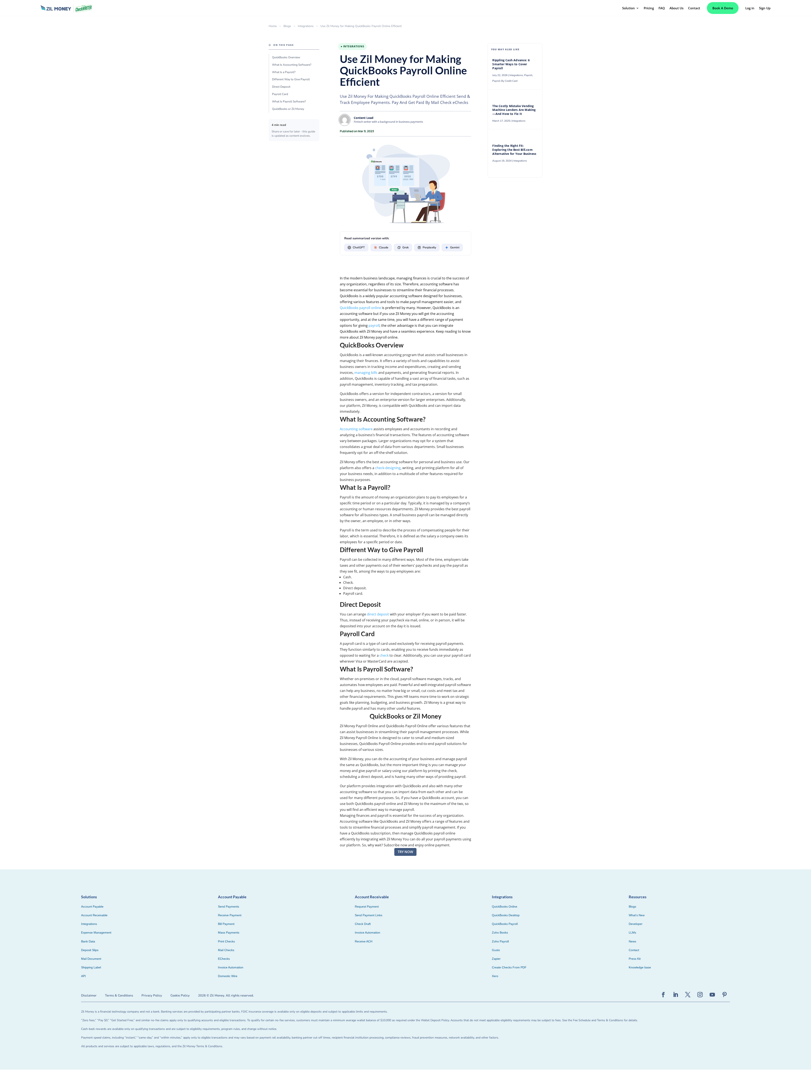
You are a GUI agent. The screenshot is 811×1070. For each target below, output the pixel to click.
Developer (635, 924)
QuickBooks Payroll (505, 924)
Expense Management (96, 932)
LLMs (632, 932)
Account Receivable (94, 915)
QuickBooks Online (504, 906)
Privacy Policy (152, 995)
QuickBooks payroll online (360, 307)
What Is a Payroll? (283, 72)
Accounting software (356, 429)
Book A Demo (722, 8)
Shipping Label (91, 967)
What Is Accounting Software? (291, 65)
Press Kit (635, 958)
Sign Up (764, 8)
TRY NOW (405, 851)
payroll (374, 325)
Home (273, 26)
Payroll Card (280, 94)
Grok (405, 247)
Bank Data (88, 941)
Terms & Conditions (119, 995)
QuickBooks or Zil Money (288, 109)
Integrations (306, 26)
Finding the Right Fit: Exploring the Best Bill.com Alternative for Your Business (514, 150)
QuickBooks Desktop (506, 915)
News (632, 941)
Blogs (287, 26)
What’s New (637, 915)
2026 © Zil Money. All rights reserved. (226, 995)
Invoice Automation (230, 967)
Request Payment (367, 906)
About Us (676, 8)
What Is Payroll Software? (289, 101)
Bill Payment (226, 924)
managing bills (365, 372)
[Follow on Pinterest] (724, 995)
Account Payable (92, 906)
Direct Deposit (281, 87)
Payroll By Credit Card (504, 81)
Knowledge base (640, 967)
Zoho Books (500, 932)
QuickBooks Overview (286, 57)
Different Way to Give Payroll (291, 79)
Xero (495, 976)
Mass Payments (228, 932)
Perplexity (429, 247)
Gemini (454, 247)
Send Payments (228, 906)
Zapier (496, 958)
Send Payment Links (368, 915)
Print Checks (226, 941)
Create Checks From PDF (509, 967)
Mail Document (91, 958)
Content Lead (363, 118)
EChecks (224, 958)
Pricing (649, 8)
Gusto (496, 950)
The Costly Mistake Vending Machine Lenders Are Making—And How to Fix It (514, 110)
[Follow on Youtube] (712, 995)
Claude (383, 247)
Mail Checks (226, 950)
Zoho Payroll (500, 941)
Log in (749, 8)
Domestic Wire (227, 976)
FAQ (662, 8)
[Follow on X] (688, 995)
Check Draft (363, 924)
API (83, 976)
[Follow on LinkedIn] (675, 995)
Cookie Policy (180, 995)
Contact (694, 8)
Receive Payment (229, 915)
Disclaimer (89, 995)
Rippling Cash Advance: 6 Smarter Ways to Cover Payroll (511, 64)
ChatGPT (359, 247)
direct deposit (378, 614)
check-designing (388, 468)
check (384, 655)
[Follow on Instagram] (700, 995)
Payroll (528, 75)
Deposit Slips (89, 950)
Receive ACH (363, 941)
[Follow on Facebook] (663, 995)
